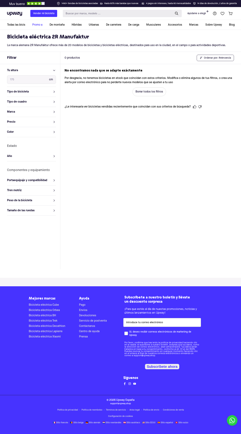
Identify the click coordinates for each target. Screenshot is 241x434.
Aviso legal (134, 410)
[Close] (123, 2)
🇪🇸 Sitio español (165, 423)
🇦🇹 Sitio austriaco (131, 423)
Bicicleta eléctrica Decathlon (47, 326)
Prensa (83, 336)
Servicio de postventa (93, 320)
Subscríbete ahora (162, 367)
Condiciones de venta (173, 410)
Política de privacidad (67, 410)
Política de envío (151, 410)
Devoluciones (87, 315)
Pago (82, 305)
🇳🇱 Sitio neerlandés (112, 423)
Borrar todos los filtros (149, 91)
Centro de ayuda (89, 331)
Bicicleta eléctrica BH (42, 315)
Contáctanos (87, 326)
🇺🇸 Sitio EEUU (148, 423)
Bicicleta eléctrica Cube (44, 305)
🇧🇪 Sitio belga (76, 423)
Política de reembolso (92, 410)
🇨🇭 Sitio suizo (181, 423)
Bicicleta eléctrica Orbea (44, 310)
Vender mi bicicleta (43, 13)
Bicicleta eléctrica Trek (43, 320)
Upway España (125, 400)
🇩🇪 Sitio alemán (93, 423)
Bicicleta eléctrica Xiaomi (45, 336)
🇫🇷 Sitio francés (60, 423)
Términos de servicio (116, 410)
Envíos (83, 310)
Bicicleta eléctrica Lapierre (45, 331)
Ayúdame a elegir (196, 13)
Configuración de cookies (120, 416)
